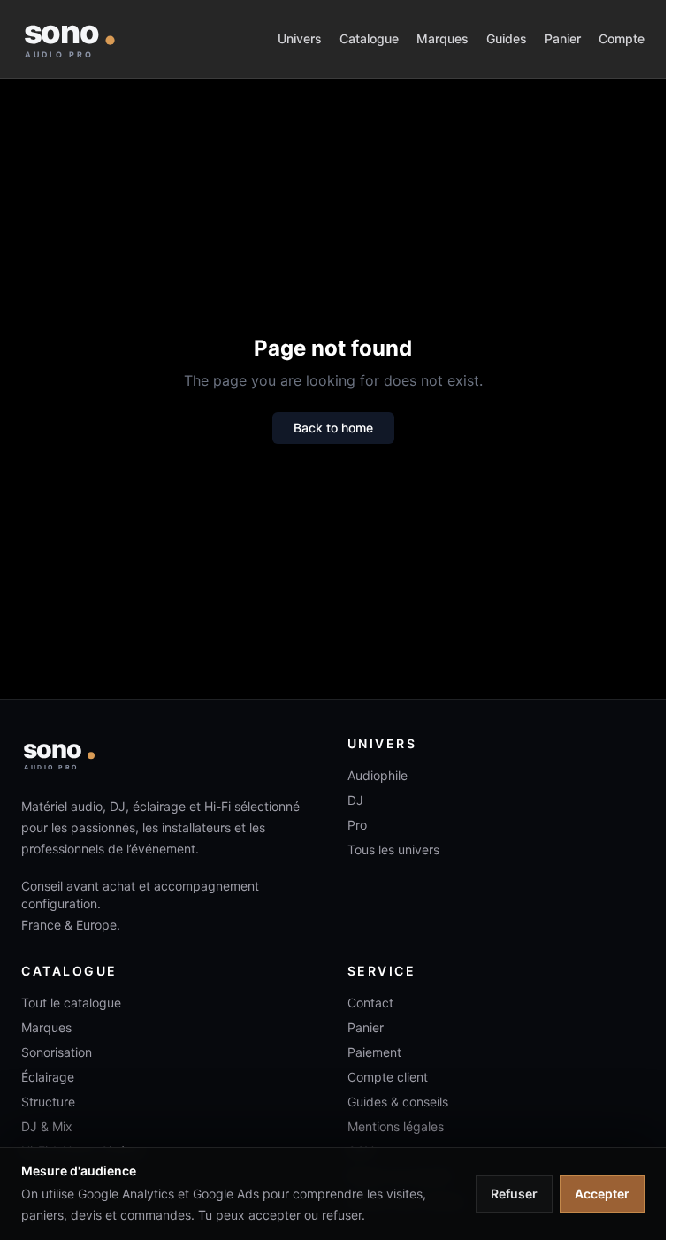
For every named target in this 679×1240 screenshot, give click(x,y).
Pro (357, 824)
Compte (622, 38)
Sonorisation (56, 1052)
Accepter (602, 1193)
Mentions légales (395, 1126)
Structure (48, 1101)
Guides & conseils (397, 1101)
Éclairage (47, 1076)
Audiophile (377, 775)
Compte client (387, 1076)
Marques (442, 38)
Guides (506, 38)
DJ (355, 800)
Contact (370, 1002)
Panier (563, 38)
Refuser (514, 1193)
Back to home (333, 427)
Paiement (374, 1052)
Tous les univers (393, 849)
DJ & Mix (46, 1126)
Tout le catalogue (71, 1002)
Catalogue (369, 38)
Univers (300, 38)
